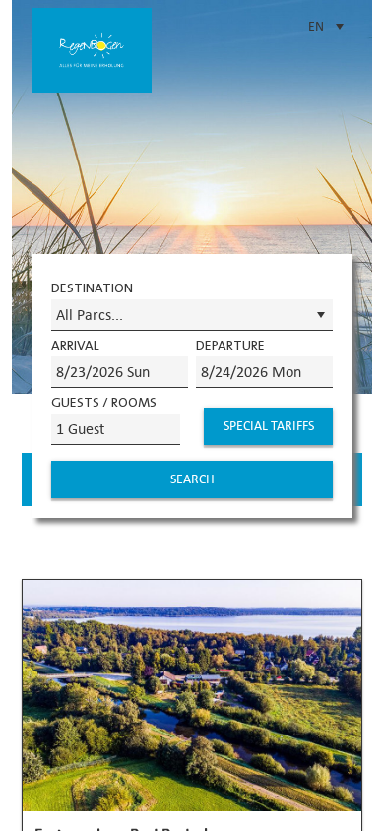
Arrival (75, 344)
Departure (230, 344)
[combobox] (192, 315)
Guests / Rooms (104, 402)
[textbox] (119, 372)
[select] (320, 315)
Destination (92, 287)
